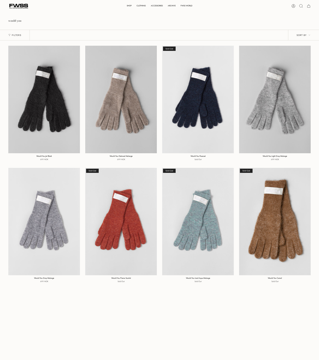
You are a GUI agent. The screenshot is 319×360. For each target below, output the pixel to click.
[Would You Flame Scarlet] (121, 221)
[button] (129, 6)
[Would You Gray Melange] (44, 221)
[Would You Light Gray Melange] (275, 99)
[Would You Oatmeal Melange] (121, 99)
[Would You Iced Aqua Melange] (198, 221)
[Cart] (309, 6)
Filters (16, 35)
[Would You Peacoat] (198, 99)
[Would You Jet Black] (44, 99)
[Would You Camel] (275, 221)
